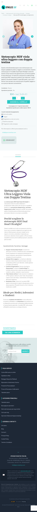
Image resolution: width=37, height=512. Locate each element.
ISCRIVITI (25, 351)
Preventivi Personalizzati (8, 385)
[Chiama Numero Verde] (28, 5)
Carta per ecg (5, 412)
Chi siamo (4, 425)
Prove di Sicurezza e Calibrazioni (10, 389)
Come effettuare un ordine (8, 372)
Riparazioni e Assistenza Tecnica (10, 382)
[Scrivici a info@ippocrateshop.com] (24, 5)
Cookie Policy (5, 439)
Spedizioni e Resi (5, 375)
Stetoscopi (28, 13)
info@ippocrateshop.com (9, 132)
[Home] (9, 7)
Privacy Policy (5, 435)
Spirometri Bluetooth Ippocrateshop (11, 415)
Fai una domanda (12, 332)
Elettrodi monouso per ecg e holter (10, 409)
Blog (2, 429)
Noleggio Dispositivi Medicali (9, 379)
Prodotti (2, 13)
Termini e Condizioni (6, 442)
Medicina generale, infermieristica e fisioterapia (15, 13)
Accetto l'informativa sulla (19, 355)
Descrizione (18, 154)
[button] (32, 36)
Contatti (3, 432)
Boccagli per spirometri (7, 405)
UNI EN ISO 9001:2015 (25, 470)
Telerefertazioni (5, 392)
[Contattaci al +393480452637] (32, 5)
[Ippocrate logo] (18, 452)
